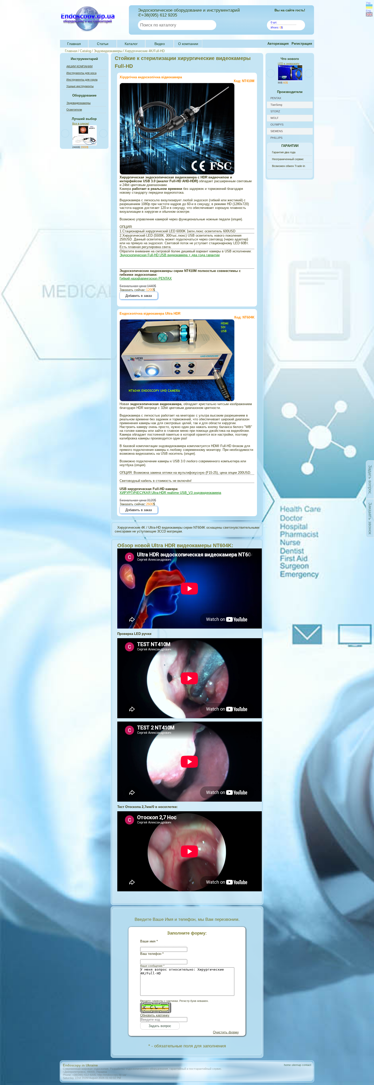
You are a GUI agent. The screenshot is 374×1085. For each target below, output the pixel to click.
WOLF (274, 117)
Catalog (85, 51)
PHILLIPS (276, 137)
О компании (188, 44)
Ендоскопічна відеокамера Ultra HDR (150, 313)
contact (306, 1064)
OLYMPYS (276, 124)
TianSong (276, 104)
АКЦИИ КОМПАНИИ (79, 66)
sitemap (296, 1064)
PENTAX (275, 98)
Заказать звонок (370, 518)
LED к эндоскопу (288, 63)
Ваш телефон (152, 954)
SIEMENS (276, 131)
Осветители (74, 109)
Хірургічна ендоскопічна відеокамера (151, 77)
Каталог (131, 44)
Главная (74, 44)
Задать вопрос (370, 479)
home (287, 1064)
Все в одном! (80, 123)
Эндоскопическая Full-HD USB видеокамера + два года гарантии (170, 255)
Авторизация (278, 43)
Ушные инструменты (80, 86)
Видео (159, 44)
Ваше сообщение (152, 965)
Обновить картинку (154, 1015)
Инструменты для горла (81, 79)
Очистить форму (226, 1032)
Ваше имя (149, 941)
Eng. (368, 10)
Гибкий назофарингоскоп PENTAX (146, 278)
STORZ (275, 111)
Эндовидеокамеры (108, 51)
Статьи (102, 44)
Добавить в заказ (138, 296)
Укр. (368, 2)
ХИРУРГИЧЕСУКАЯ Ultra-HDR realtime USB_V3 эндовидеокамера (170, 493)
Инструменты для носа (81, 72)
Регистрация (302, 43)
